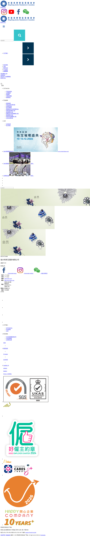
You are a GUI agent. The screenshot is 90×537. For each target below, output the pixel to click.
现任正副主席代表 (10, 104)
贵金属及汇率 (4, 73)
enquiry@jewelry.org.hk (30, 532)
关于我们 (5, 53)
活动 (4, 66)
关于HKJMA (9, 328)
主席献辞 (8, 93)
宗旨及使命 (9, 91)
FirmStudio (42, 535)
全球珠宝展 (9, 339)
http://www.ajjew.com (9, 280)
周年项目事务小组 (10, 110)
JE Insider (5, 69)
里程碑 (8, 94)
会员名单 (8, 124)
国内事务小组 (9, 115)
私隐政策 (8, 535)
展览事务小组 (9, 112)
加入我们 (8, 125)
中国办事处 (9, 95)
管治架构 (8, 329)
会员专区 (5, 71)
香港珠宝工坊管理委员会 (12, 109)
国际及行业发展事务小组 (12, 113)
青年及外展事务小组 (11, 116)
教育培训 (5, 68)
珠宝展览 (5, 64)
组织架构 (8, 103)
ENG (4, 7)
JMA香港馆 (9, 338)
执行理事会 (9, 107)
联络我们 (8, 97)
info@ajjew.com (8, 278)
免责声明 (3, 535)
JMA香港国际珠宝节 (11, 336)
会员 (7, 331)
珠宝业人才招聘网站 (6, 76)
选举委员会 (9, 106)
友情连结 (3, 75)
